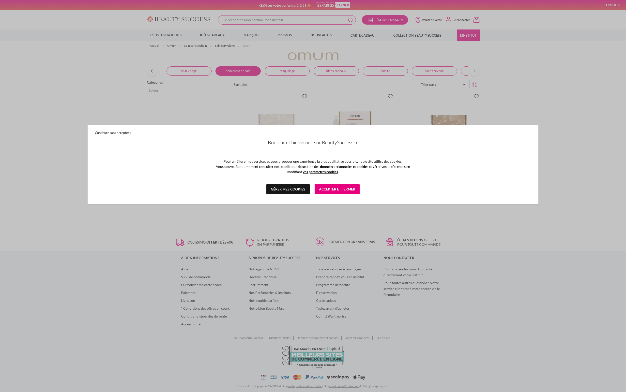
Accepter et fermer (337, 189)
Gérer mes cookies (288, 189)
